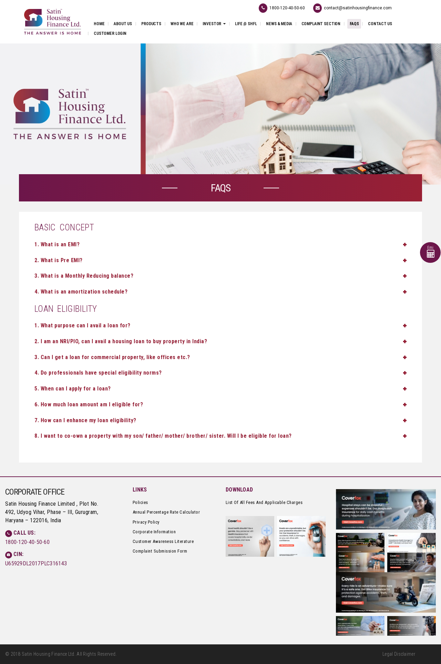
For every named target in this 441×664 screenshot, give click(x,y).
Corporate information (154, 531)
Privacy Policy (146, 522)
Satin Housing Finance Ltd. (48, 654)
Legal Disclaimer (398, 654)
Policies (140, 502)
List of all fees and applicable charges (264, 502)
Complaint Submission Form (160, 551)
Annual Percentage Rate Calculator (166, 512)
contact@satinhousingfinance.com (358, 8)
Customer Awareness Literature (163, 541)
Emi (430, 248)
